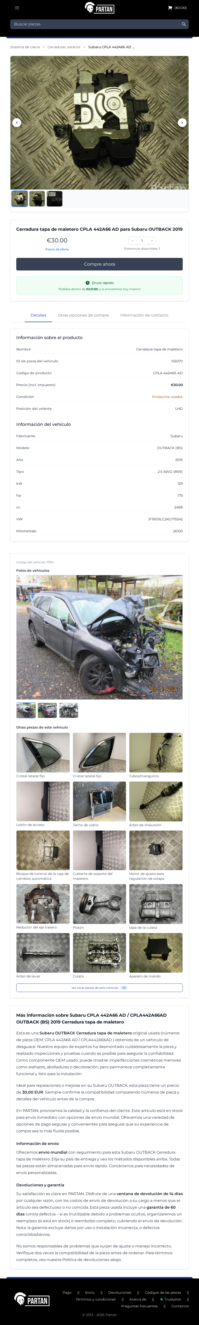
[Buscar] (184, 24)
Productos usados (167, 397)
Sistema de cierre (25, 47)
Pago (67, 1292)
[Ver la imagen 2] (37, 198)
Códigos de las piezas (163, 1292)
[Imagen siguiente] (182, 122)
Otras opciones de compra (83, 315)
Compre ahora (99, 264)
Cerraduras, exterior (64, 47)
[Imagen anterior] (16, 122)
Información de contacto (144, 315)
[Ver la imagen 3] (54, 198)
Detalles (38, 315)
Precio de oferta (57, 249)
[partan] (31, 1299)
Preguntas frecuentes (139, 1306)
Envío (90, 1292)
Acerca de (137, 1299)
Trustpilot (173, 1299)
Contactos (180, 1306)
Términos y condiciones (96, 1299)
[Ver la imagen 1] (19, 198)
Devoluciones (119, 1292)
